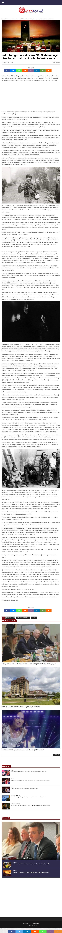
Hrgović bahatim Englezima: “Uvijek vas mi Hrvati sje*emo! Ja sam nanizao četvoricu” (30, 780)
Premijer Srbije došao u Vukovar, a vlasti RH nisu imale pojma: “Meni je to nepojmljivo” (29, 664)
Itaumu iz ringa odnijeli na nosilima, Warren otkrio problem (24, 788)
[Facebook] (7, 70)
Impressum (36, 923)
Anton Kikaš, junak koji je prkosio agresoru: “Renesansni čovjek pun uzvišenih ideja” (30, 805)
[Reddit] (25, 70)
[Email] (43, 70)
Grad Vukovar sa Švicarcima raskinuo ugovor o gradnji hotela (21, 707)
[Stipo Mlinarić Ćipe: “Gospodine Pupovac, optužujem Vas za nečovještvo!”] (6, 798)
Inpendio (34, 925)
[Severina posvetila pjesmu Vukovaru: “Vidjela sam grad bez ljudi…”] (31, 729)
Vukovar (33, 617)
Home (3, 18)
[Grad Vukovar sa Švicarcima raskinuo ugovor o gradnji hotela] (31, 686)
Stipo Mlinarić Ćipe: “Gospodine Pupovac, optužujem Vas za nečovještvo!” (28, 797)
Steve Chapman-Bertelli (23, 617)
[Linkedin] (37, 70)
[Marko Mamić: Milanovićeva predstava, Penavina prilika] (31, 841)
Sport (12, 770)
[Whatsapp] (19, 70)
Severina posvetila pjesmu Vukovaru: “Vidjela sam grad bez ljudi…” (23, 750)
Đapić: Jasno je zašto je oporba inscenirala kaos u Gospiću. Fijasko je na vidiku (31, 863)
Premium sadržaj (9, 18)
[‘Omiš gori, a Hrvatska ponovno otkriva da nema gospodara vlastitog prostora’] (7, 873)
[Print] (49, 70)
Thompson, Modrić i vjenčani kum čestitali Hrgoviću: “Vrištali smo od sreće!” (28, 771)
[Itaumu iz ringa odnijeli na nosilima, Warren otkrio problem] (6, 790)
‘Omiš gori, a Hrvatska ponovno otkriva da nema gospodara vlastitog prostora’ (31, 872)
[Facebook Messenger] (13, 70)
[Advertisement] (31, 96)
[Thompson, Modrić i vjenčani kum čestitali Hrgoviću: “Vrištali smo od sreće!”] (6, 773)
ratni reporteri (10, 617)
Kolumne (15, 862)
